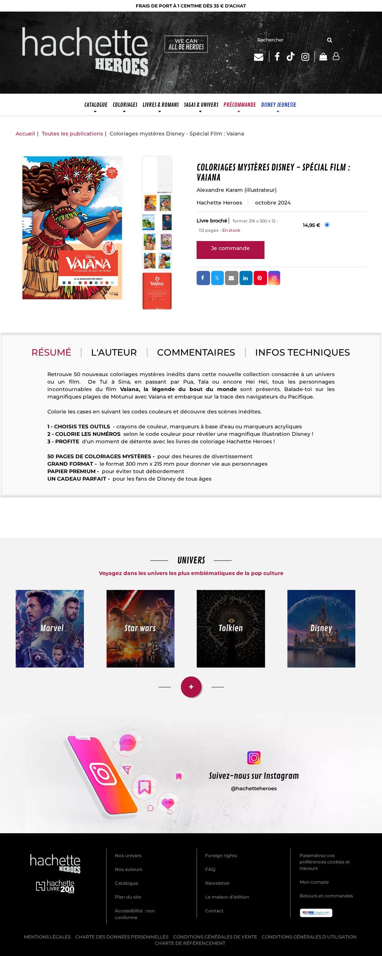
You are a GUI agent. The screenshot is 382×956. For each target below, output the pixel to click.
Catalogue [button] (95, 105)
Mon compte (314, 882)
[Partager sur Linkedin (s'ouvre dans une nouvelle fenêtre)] (246, 278)
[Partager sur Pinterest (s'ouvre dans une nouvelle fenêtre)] (260, 278)
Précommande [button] (239, 105)
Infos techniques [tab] (302, 352)
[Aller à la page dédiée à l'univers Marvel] (50, 629)
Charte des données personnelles (121, 937)
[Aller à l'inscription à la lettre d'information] (261, 56)
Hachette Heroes (219, 202)
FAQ (210, 869)
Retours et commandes (326, 896)
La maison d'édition (227, 897)
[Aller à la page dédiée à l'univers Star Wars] (140, 629)
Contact (214, 910)
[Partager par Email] (231, 278)
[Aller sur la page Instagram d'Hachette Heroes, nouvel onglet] (308, 56)
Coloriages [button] (125, 105)
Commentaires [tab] (196, 352)
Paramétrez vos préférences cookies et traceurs (325, 862)
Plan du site (128, 897)
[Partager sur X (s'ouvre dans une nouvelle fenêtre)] (217, 278)
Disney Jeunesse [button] (278, 105)
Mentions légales (47, 937)
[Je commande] (230, 248)
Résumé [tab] (51, 352)
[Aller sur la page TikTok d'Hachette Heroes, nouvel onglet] (290, 56)
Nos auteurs (128, 869)
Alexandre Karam (220, 190)
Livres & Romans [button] (161, 105)
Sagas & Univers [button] (201, 105)
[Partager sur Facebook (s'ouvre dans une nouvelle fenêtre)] (203, 278)
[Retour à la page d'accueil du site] (85, 52)
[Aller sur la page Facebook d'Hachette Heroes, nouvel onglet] (277, 56)
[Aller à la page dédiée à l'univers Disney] (321, 629)
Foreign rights (221, 855)
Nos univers (128, 855)
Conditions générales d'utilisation (309, 937)
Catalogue (126, 883)
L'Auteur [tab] (114, 352)
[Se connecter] (336, 56)
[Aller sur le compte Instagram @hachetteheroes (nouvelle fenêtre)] (191, 773)
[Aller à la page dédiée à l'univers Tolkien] (231, 629)
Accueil (25, 133)
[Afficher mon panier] (320, 57)
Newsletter (217, 883)
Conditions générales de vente (215, 937)
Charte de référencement (190, 943)
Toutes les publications (72, 133)
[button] (72, 227)
